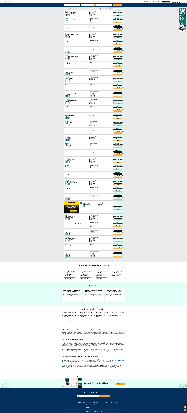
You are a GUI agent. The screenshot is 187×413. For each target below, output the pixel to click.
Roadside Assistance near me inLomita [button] (86, 321)
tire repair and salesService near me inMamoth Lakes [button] (117, 275)
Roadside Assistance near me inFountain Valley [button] (102, 318)
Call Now (120, 383)
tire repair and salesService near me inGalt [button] (101, 272)
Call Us (118, 12)
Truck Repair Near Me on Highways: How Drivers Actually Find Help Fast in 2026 (71, 291)
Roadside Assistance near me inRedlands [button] (102, 316)
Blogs (90, 402)
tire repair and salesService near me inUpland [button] (85, 269)
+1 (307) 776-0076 (176, 2)
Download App (166, 1)
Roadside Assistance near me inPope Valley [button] (86, 316)
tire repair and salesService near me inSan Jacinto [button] (85, 275)
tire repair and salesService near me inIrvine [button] (101, 278)
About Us (79, 402)
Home (143, 1)
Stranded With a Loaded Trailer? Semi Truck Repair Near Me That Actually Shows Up (114, 291)
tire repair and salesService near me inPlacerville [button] (101, 269)
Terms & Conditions (104, 402)
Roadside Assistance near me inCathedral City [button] (102, 313)
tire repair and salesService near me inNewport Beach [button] (85, 272)
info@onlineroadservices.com (98, 404)
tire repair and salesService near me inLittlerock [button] (69, 272)
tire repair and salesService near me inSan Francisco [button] (117, 272)
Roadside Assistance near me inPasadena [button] (70, 318)
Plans (74, 402)
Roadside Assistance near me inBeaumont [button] (118, 313)
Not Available (68, 15)
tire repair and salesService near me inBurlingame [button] (69, 278)
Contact (155, 1)
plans (147, 1)
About (151, 1)
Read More (65, 299)
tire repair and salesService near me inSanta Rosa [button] (85, 278)
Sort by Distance (69, 8)
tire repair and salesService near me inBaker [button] (101, 275)
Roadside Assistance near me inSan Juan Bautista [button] (70, 321)
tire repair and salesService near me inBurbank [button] (69, 269)
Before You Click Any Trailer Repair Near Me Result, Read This (93, 291)
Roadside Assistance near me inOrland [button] (118, 316)
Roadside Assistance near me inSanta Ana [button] (86, 313)
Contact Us (85, 402)
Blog (159, 1)
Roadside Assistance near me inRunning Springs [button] (102, 321)
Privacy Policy (95, 402)
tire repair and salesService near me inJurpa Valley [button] (117, 269)
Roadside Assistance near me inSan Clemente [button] (70, 313)
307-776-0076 (87, 404)
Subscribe (104, 396)
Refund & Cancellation (114, 402)
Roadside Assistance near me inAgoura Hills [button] (86, 318)
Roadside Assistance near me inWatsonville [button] (70, 316)
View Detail (118, 15)
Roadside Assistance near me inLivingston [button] (118, 318)
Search (118, 4)
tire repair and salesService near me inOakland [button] (69, 275)
